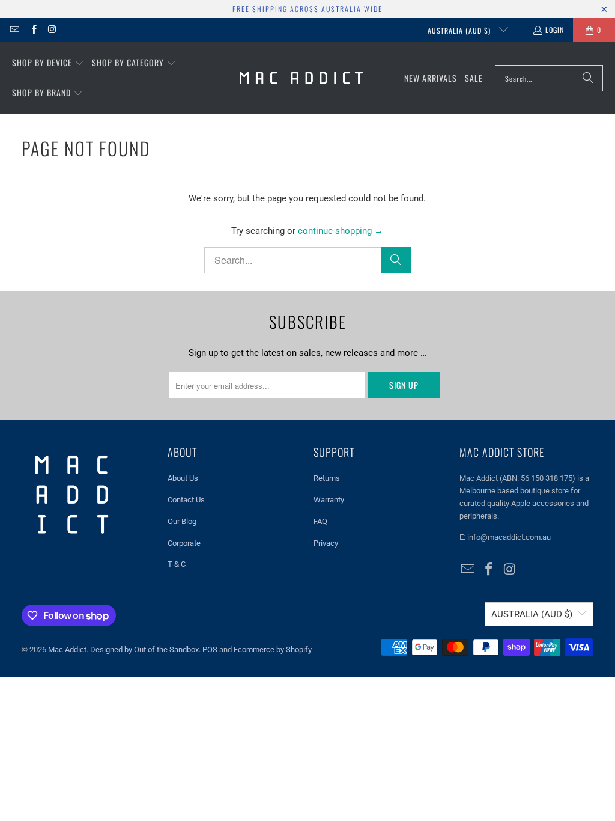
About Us (183, 478)
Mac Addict (67, 649)
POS (209, 649)
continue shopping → (340, 230)
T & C (177, 564)
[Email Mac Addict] (14, 30)
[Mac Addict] (301, 78)
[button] (48, 63)
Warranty (329, 499)
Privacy (326, 543)
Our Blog (182, 521)
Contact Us (186, 499)
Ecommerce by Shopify (273, 649)
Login (554, 30)
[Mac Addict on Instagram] (52, 30)
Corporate (184, 543)
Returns (327, 478)
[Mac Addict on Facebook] (33, 30)
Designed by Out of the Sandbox (144, 649)
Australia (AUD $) (460, 30)
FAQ (320, 521)
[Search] (588, 78)
